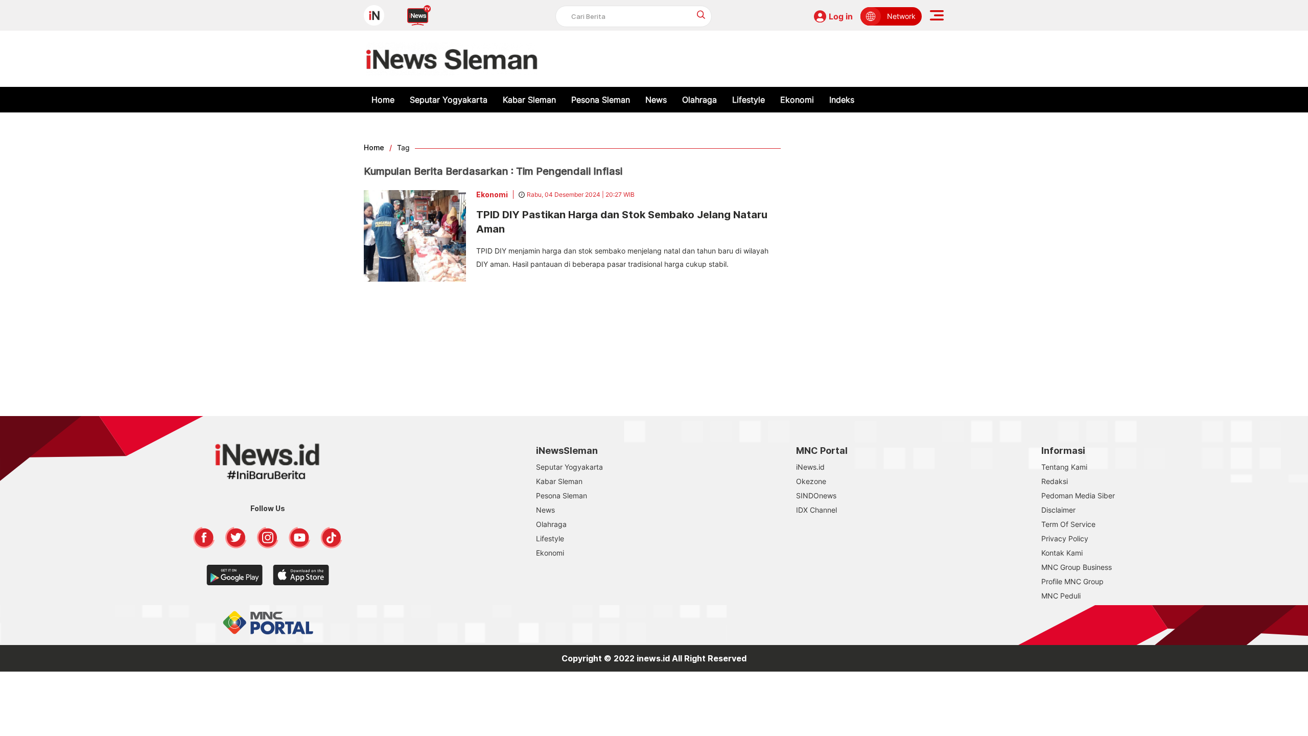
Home (382, 100)
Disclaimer (1058, 509)
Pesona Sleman (600, 100)
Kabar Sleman (529, 100)
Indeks (841, 100)
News (656, 100)
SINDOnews (816, 495)
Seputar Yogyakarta (448, 100)
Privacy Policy (1064, 538)
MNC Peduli (1061, 595)
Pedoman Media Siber (1078, 495)
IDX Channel (816, 509)
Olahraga (699, 100)
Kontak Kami (1062, 552)
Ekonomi (797, 100)
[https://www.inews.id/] (452, 59)
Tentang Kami (1064, 467)
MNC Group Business (1076, 567)
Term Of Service (1068, 524)
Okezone (811, 481)
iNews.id (810, 467)
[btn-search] (701, 15)
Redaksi (1054, 481)
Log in (841, 16)
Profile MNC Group (1072, 581)
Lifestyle (748, 100)
